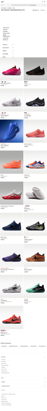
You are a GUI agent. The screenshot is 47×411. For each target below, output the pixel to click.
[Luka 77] (35, 69)
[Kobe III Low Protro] (35, 131)
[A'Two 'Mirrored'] (11, 286)
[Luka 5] (11, 162)
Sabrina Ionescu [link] (6, 33)
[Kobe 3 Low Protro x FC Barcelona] (11, 255)
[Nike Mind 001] (35, 193)
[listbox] (43, 10)
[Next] (44, 5)
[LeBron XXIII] (35, 162)
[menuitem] (3, 396)
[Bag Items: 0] (45, 2)
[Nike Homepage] (3, 1)
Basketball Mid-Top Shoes (13, 346)
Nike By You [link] (5, 39)
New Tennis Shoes (42, 346)
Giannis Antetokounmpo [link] (6, 35)
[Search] (42, 2)
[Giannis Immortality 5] (35, 224)
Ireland (4, 390)
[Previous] (2, 5)
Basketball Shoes (33, 346)
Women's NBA (4, 346)
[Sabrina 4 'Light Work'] (11, 100)
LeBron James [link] (6, 27)
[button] (8, 44)
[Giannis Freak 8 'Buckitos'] (11, 69)
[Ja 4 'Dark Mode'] (35, 100)
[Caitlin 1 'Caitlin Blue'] (11, 131)
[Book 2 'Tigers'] (11, 224)
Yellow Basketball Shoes (24, 346)
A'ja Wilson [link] (5, 31)
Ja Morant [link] (5, 29)
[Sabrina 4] (35, 286)
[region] (23, 49)
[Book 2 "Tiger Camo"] (35, 255)
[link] (1, 307)
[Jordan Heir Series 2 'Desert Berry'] (11, 193)
